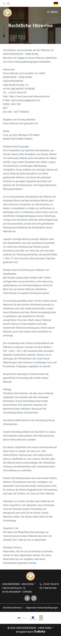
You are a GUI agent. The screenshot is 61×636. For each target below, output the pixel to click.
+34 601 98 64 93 (51, 584)
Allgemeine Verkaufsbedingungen (42, 607)
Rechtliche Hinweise (12, 607)
